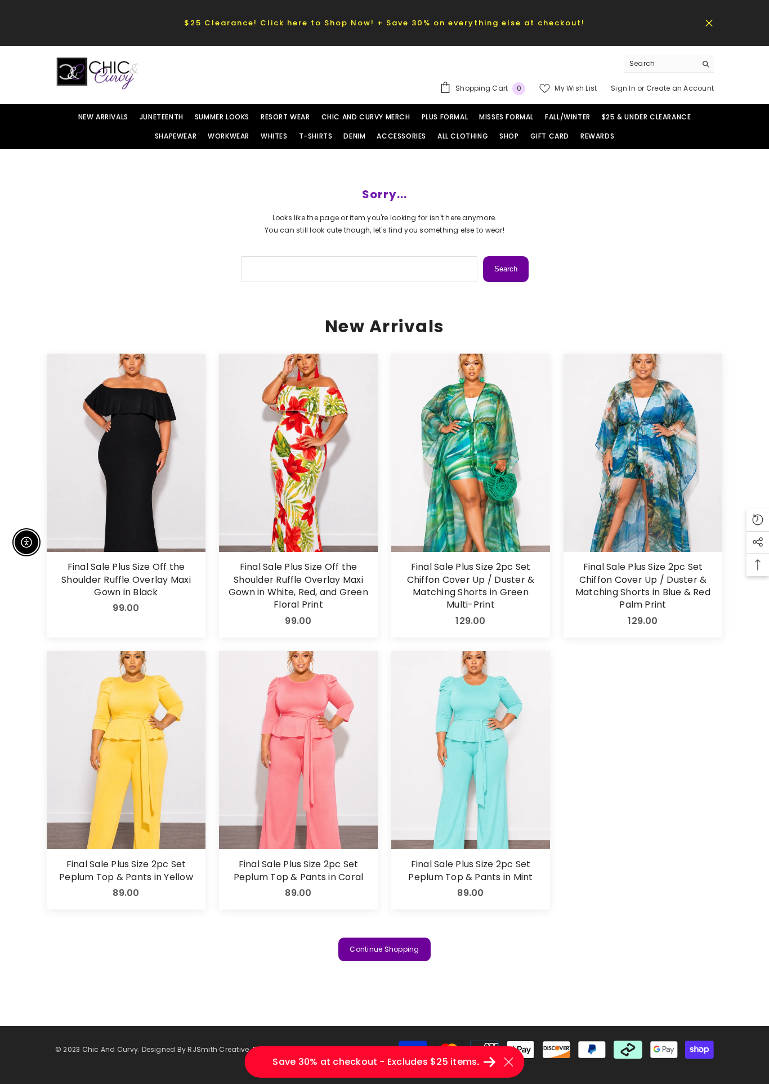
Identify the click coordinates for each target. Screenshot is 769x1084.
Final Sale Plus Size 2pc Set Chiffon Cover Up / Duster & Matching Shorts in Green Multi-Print (470, 586)
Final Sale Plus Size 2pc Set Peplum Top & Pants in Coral (298, 870)
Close (709, 23)
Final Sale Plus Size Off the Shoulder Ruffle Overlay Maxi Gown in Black (126, 580)
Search (505, 269)
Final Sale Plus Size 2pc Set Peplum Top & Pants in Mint (470, 870)
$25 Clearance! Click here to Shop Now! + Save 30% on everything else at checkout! (384, 22)
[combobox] (660, 63)
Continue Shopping (384, 949)
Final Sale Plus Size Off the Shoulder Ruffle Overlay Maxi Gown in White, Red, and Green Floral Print (298, 586)
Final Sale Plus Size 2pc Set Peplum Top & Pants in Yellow (126, 870)
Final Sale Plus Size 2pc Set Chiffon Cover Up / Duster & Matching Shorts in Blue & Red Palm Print (642, 586)
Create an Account (680, 88)
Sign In (624, 88)
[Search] (669, 64)
